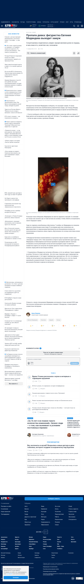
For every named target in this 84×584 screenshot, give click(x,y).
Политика (58, 511)
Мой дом (43, 517)
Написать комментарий (38, 53)
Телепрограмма (31, 22)
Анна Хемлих (36, 313)
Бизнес (27, 509)
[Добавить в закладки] (74, 53)
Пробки (62, 22)
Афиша (39, 22)
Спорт (70, 506)
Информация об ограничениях (50, 566)
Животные (28, 522)
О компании (4, 509)
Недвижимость (5, 22)
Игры (71, 22)
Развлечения (59, 519)
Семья (57, 524)
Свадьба (51, 320)
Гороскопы (45, 22)
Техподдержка (5, 514)
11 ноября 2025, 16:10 (31, 48)
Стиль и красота (73, 509)
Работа (57, 517)
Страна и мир (72, 511)
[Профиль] (82, 26)
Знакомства (15, 22)
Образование (45, 524)
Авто (26, 506)
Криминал (44, 509)
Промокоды (77, 22)
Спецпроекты (73, 519)
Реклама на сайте (6, 506)
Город (26, 514)
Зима (42, 506)
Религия (57, 522)
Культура (43, 511)
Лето (42, 514)
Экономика (72, 517)
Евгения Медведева (32, 320)
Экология (71, 514)
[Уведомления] (78, 26)
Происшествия (59, 514)
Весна (26, 511)
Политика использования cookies (51, 569)
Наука (43, 519)
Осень (56, 509)
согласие (9, 574)
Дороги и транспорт (30, 517)
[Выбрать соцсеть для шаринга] (78, 53)
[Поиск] (74, 26)
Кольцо (58, 320)
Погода (22, 22)
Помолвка (43, 320)
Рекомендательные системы (49, 571)
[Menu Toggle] (2, 26)
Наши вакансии (5, 511)
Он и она (57, 506)
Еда (26, 519)
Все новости (13, 34)
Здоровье (27, 524)
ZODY (67, 22)
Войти (32, 363)
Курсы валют (55, 22)
